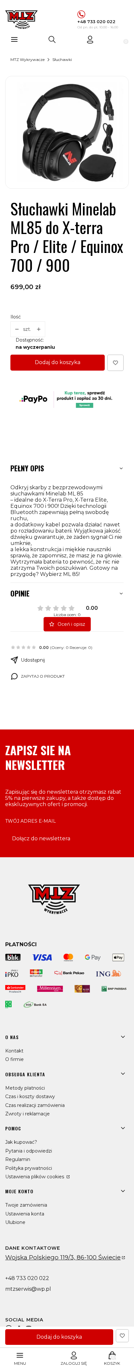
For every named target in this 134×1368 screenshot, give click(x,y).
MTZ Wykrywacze (27, 59)
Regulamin (17, 1159)
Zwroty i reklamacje (27, 1114)
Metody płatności (25, 1088)
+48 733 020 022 (96, 21)
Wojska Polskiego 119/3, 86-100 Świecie (63, 1257)
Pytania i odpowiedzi (28, 1151)
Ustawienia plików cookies (35, 1177)
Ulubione (15, 1222)
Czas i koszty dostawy (30, 1096)
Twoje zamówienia (26, 1205)
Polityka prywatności (28, 1168)
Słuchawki (62, 59)
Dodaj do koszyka (57, 362)
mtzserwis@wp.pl (28, 1289)
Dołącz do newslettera (41, 838)
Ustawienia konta (24, 1214)
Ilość (15, 317)
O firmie (14, 1059)
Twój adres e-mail (30, 821)
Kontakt (14, 1051)
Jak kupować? (21, 1142)
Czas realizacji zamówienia (35, 1105)
